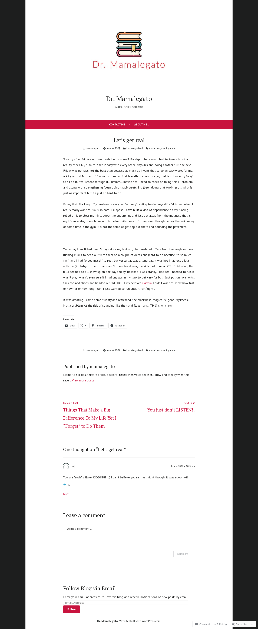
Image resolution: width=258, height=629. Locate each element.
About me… (141, 124)
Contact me (117, 124)
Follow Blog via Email (89, 588)
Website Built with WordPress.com (139, 621)
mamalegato (93, 148)
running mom (168, 148)
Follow (71, 609)
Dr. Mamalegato (129, 98)
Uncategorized (135, 148)
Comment (182, 553)
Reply (65, 493)
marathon (154, 148)
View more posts (83, 380)
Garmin (147, 283)
